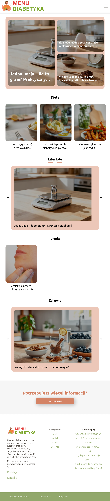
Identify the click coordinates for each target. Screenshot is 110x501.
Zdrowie (55, 300)
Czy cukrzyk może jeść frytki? (90, 146)
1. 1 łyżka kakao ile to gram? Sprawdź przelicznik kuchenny (78, 78)
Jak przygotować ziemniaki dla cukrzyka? (21, 146)
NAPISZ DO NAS (55, 401)
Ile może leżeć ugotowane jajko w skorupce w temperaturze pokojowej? (79, 44)
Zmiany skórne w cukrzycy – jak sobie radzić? (21, 287)
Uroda (55, 238)
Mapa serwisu (44, 496)
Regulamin (64, 496)
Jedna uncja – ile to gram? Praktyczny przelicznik (29, 76)
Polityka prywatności (19, 496)
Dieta (55, 97)
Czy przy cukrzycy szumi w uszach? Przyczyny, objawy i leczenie (88, 438)
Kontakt (12, 477)
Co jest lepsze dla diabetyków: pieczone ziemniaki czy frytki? (56, 146)
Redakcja (12, 472)
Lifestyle (55, 159)
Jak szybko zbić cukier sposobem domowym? (41, 367)
